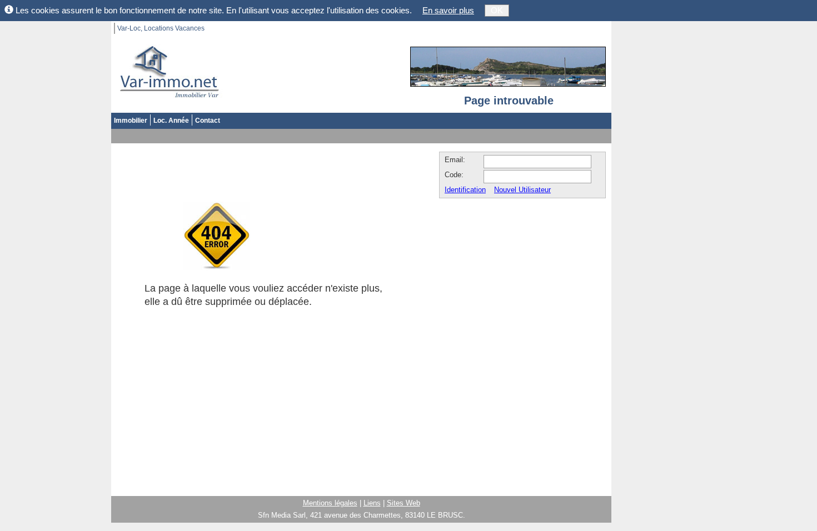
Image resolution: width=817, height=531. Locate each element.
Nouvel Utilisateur (522, 190)
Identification (465, 190)
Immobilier (130, 120)
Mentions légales (330, 503)
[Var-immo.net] (166, 72)
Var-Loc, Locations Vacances (161, 28)
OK (497, 10)
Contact (207, 120)
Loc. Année (171, 120)
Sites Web (403, 503)
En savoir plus (448, 10)
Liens (372, 503)
